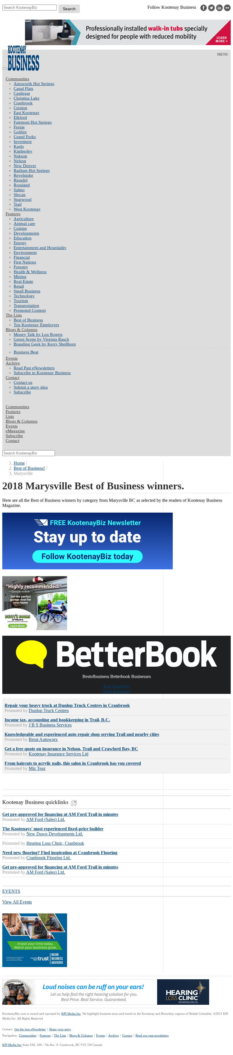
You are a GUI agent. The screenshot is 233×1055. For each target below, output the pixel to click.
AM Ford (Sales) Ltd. (45, 819)
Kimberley (23, 151)
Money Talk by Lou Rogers (38, 334)
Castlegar (22, 93)
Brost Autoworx (43, 739)
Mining (20, 276)
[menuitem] (122, 83)
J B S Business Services (50, 725)
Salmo (19, 190)
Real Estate (23, 281)
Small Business (27, 291)
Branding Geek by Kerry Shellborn (45, 344)
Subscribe (22, 392)
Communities (17, 79)
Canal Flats (23, 88)
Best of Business (28, 320)
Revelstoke (23, 175)
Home (19, 463)
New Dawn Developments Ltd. (54, 833)
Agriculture (24, 218)
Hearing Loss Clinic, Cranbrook (55, 843)
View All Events (17, 902)
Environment (25, 252)
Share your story (60, 1029)
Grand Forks (25, 136)
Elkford (20, 117)
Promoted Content (30, 310)
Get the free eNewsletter (30, 1029)
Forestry (21, 267)
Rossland (22, 185)
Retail (19, 286)
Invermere (23, 141)
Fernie (19, 127)
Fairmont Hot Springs (33, 122)
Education (23, 238)
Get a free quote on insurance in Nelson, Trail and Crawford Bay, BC (71, 748)
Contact (12, 377)
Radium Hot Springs (32, 170)
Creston (20, 108)
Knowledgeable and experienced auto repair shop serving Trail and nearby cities (82, 734)
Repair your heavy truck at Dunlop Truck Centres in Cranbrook (67, 705)
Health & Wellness (30, 271)
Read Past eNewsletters (34, 368)
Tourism (21, 300)
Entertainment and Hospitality (40, 247)
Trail (18, 204)
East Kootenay (26, 112)
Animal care (24, 223)
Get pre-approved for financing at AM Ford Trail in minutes (60, 814)
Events (100, 1035)
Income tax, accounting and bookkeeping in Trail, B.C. (57, 719)
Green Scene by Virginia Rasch (41, 339)
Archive (13, 363)
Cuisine (20, 228)
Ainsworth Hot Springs (34, 83)
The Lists (14, 315)
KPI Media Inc (71, 1013)
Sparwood (23, 199)
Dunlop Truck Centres (49, 710)
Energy (20, 243)
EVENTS (11, 891)
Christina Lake (26, 98)
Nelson (20, 161)
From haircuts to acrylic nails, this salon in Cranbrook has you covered (73, 763)
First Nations (25, 262)
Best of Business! (29, 468)
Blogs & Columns (22, 329)
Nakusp (20, 156)
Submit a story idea (31, 387)
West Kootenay (27, 209)
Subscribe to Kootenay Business (42, 372)
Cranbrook (23, 103)
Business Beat (26, 352)
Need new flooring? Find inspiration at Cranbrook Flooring (59, 852)
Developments (26, 233)
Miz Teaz (37, 768)
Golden (20, 132)
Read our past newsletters (152, 1035)
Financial (22, 257)
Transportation (26, 305)
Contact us (23, 382)
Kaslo (19, 146)
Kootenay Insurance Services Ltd (58, 753)
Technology (24, 296)
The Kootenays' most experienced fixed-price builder (52, 828)
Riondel (21, 180)
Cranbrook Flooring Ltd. (48, 857)
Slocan (20, 194)
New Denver (25, 165)
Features (13, 214)
